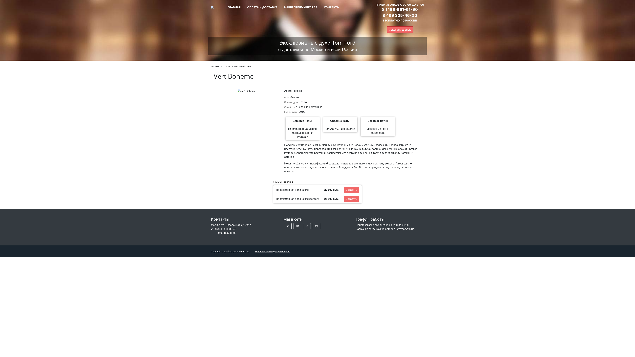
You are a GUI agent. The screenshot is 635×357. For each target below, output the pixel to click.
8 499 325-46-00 (399, 15)
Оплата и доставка (262, 7)
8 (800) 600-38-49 (225, 229)
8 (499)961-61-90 (400, 9)
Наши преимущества (300, 7)
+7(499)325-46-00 (225, 233)
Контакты (331, 7)
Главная (234, 7)
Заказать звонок (400, 29)
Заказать (351, 190)
